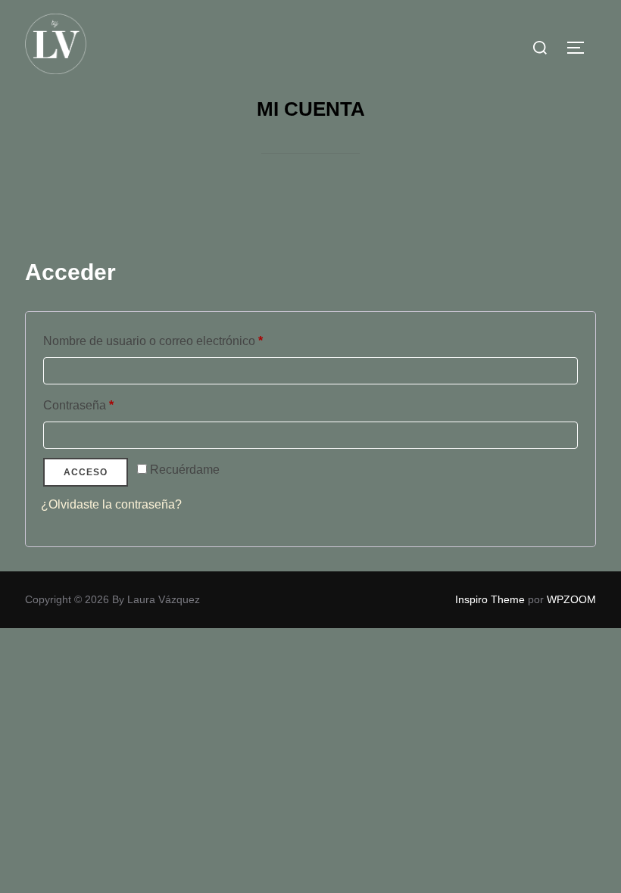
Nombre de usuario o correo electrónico (182, 340)
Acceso (86, 472)
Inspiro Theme (490, 599)
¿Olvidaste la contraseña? (111, 504)
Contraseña (107, 405)
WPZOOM (571, 599)
